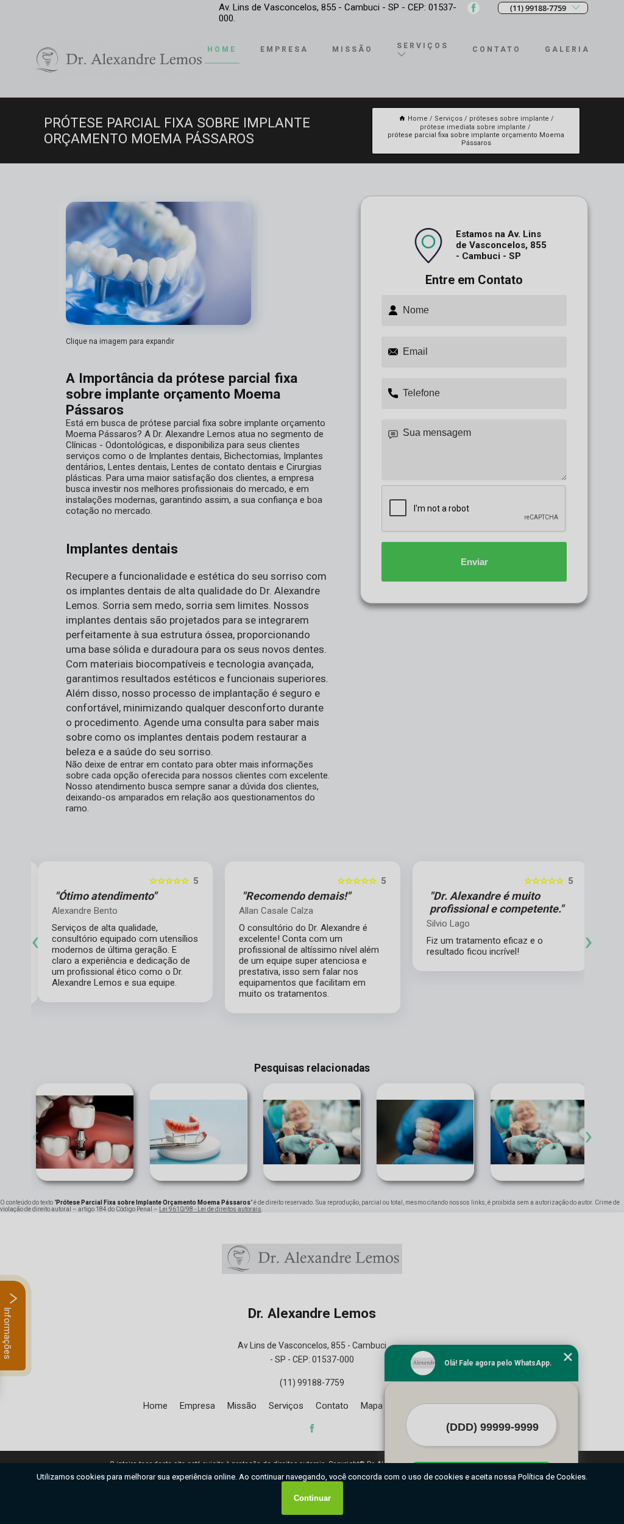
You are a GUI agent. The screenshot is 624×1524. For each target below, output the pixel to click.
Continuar (312, 1498)
